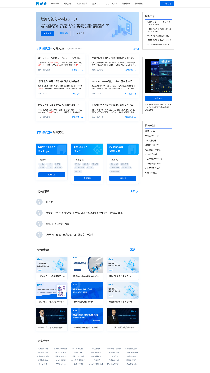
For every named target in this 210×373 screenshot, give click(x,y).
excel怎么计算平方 (78, 360)
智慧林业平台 (43, 360)
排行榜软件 (150, 131)
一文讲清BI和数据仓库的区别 (158, 44)
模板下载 (64, 33)
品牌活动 (96, 4)
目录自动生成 (60, 364)
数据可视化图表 (78, 356)
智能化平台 (131, 356)
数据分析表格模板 (60, 349)
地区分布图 (78, 364)
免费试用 (167, 4)
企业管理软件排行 (153, 164)
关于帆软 (126, 4)
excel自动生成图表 (114, 349)
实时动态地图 (43, 352)
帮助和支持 (110, 4)
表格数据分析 (114, 360)
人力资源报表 (60, 360)
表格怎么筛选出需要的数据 (114, 364)
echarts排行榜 (150, 141)
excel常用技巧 (78, 352)
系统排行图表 (151, 173)
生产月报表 (96, 360)
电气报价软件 (96, 352)
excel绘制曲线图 (132, 352)
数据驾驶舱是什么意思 (131, 349)
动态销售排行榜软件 (153, 150)
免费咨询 (80, 33)
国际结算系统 (60, 352)
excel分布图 (114, 356)
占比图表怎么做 (43, 356)
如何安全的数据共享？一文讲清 (159, 40)
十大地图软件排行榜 (153, 159)
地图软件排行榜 (152, 136)
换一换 (136, 49)
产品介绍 (55, 4)
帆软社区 (139, 4)
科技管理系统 (43, 349)
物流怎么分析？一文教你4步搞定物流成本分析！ (158, 23)
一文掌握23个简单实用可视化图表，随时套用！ (159, 30)
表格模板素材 (96, 356)
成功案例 (68, 4)
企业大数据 (43, 364)
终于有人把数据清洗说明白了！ (159, 36)
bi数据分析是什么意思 (131, 360)
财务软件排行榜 (152, 145)
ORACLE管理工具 (96, 364)
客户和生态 (82, 4)
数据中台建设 (60, 356)
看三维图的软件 (78, 349)
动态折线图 (96, 349)
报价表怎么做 (132, 364)
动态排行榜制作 (152, 154)
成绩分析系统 (114, 352)
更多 (132, 191)
